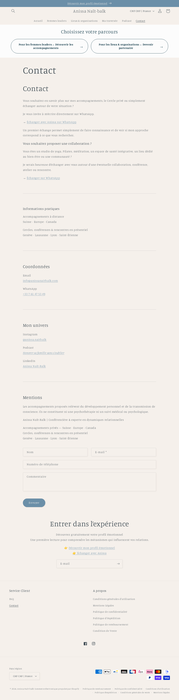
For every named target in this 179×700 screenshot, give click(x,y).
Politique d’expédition (106, 692)
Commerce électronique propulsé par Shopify (57, 689)
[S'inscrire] (118, 564)
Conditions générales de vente (135, 692)
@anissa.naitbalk (34, 339)
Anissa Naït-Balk (34, 366)
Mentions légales (161, 692)
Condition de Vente (105, 630)
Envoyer (34, 502)
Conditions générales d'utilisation (114, 598)
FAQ (11, 598)
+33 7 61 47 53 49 (34, 294)
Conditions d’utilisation (158, 689)
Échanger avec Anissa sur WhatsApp (52, 122)
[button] (13, 11)
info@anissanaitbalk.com (40, 280)
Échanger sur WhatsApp (43, 178)
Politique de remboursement (110, 624)
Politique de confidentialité (110, 611)
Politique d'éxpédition (106, 618)
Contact (14, 605)
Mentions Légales (103, 605)
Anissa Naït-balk (25, 689)
